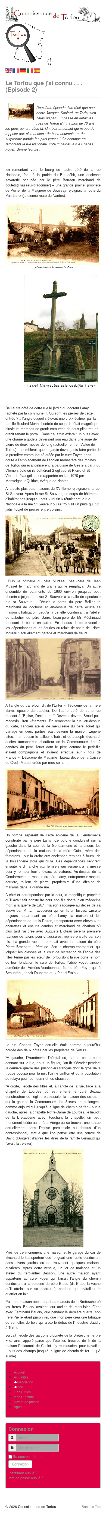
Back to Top (91, 1506)
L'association (23, 1382)
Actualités (21, 1377)
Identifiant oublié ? (22, 1472)
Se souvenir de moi (28, 1456)
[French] (16, 70)
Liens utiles (22, 1391)
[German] (23, 70)
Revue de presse (26, 1401)
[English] (9, 70)
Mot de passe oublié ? (25, 1477)
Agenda (20, 1406)
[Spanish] (37, 70)
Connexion (20, 1464)
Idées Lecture (24, 1396)
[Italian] (30, 70)
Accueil (19, 1372)
